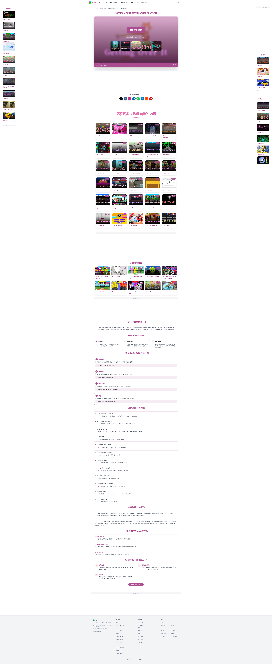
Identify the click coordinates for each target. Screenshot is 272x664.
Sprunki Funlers (99, 521)
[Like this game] (173, 64)
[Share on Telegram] (142, 98)
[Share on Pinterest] (151, 98)
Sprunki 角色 (119, 642)
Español (173, 630)
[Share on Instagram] (129, 98)
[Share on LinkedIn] (134, 98)
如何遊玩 (140, 636)
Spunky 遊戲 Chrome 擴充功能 (100, 628)
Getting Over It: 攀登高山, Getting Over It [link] (117, 8)
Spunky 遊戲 (143, 2)
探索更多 (140, 630)
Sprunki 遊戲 (134, 2)
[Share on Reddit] (146, 98)
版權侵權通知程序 (97, 631)
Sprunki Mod (124, 2)
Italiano (172, 633)
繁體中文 (163, 625)
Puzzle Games (103, 8)
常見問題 (140, 639)
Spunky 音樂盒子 (114, 2)
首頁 (106, 2)
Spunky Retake (119, 639)
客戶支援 (140, 622)
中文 (172, 622)
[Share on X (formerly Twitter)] (121, 98)
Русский (163, 636)
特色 (139, 633)
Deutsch (163, 628)
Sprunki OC (118, 645)
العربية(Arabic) (174, 636)
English (162, 622)
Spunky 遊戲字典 (120, 647)
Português (163, 633)
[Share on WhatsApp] (138, 98)
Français (173, 628)
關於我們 (140, 642)
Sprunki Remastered (121, 653)
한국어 (162, 630)
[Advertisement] (9, 147)
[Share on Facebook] (125, 98)
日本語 (172, 625)
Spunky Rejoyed (120, 636)
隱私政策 (140, 625)
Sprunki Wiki (119, 650)
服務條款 (140, 628)
